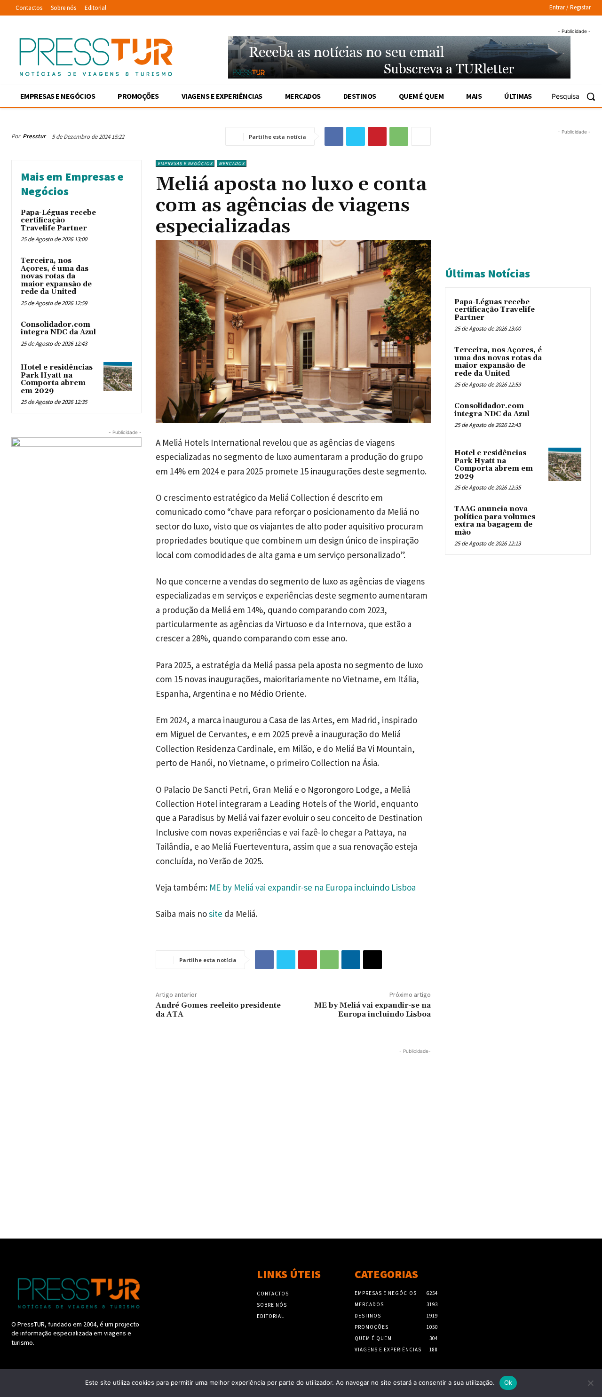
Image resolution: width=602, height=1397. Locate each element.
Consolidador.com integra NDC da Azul (58, 328)
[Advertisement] (221, 1122)
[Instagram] (34, 1360)
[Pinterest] (377, 136)
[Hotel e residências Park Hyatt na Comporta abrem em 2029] (118, 376)
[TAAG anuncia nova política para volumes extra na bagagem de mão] (564, 520)
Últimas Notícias (487, 273)
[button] (577, 96)
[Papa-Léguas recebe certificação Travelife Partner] (118, 222)
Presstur (34, 136)
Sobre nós (272, 1305)
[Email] (372, 959)
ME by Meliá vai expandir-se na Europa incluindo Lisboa (312, 887)
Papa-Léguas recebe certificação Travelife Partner (58, 220)
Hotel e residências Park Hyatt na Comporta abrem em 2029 (57, 379)
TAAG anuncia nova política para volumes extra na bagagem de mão (494, 521)
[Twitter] (355, 136)
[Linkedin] (350, 959)
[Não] (590, 1383)
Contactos (273, 1293)
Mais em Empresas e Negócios (72, 183)
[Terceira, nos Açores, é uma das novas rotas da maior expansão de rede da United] (118, 269)
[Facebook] (334, 136)
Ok (508, 1382)
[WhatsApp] (398, 136)
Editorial (270, 1316)
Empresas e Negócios (185, 163)
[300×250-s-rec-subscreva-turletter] (76, 491)
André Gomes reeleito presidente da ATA (218, 1010)
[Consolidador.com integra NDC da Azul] (118, 333)
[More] (421, 136)
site (215, 913)
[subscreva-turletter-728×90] (399, 57)
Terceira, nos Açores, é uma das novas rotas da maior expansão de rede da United (56, 276)
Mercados (232, 163)
